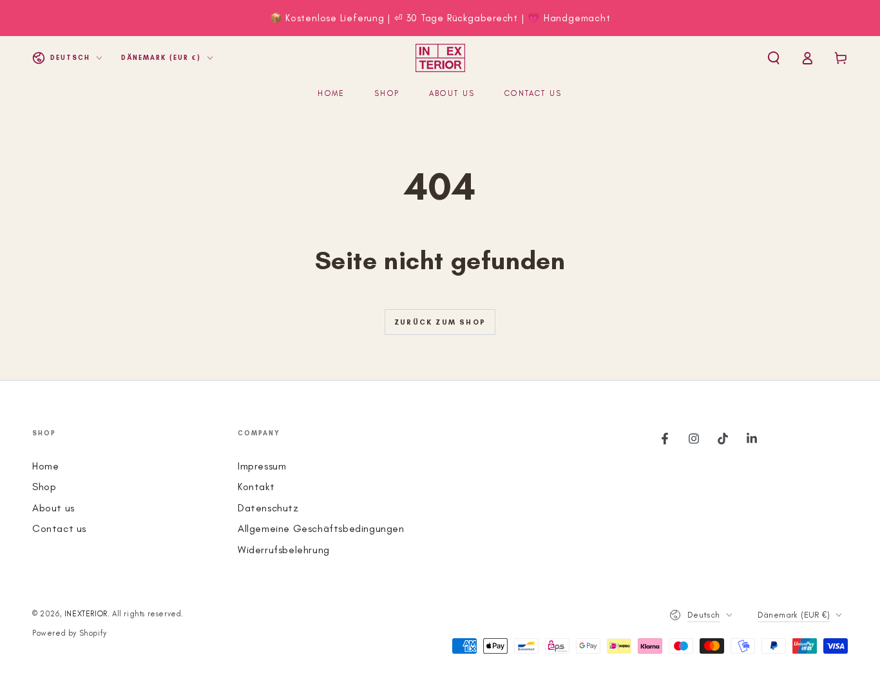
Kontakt (256, 486)
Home (45, 466)
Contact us (59, 528)
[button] (773, 58)
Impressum (262, 466)
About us (53, 508)
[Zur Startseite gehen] (440, 58)
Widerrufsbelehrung (284, 550)
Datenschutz (268, 508)
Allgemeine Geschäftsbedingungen (321, 528)
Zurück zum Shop (440, 322)
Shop (44, 486)
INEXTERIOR (86, 613)
